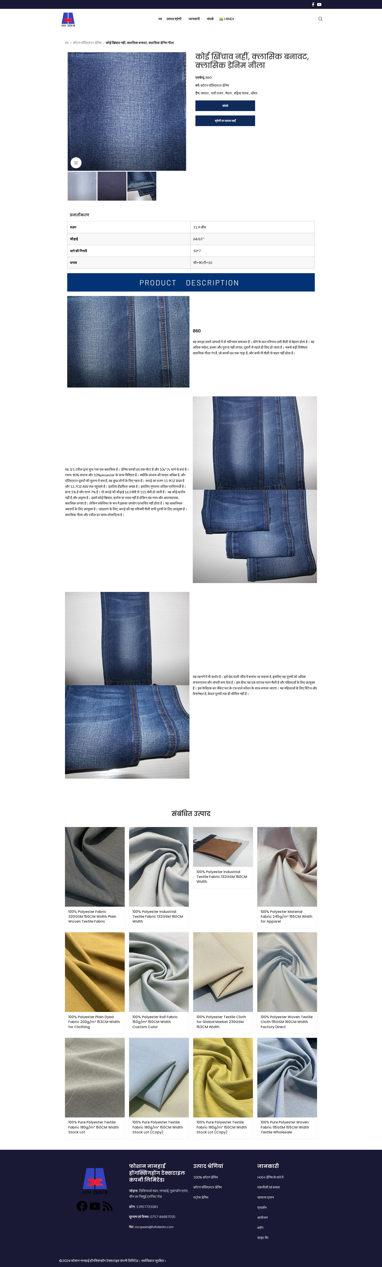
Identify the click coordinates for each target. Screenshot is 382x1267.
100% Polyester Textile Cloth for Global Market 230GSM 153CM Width (221, 1021)
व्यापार (205, 93)
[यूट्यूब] (94, 1206)
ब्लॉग (260, 1227)
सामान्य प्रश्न (265, 1197)
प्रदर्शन (262, 1207)
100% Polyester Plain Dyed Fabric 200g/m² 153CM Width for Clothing (94, 1021)
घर (67, 42)
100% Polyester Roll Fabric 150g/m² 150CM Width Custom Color (155, 1021)
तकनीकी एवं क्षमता (268, 1187)
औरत (254, 93)
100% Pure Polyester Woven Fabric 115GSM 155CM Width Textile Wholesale (285, 1127)
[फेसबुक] (82, 1206)
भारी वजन (217, 93)
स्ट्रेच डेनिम (200, 1197)
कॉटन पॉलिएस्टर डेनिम (87, 42)
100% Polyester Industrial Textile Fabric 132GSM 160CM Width (157, 916)
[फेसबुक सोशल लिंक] (313, 4)
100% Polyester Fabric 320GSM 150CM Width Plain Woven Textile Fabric (92, 916)
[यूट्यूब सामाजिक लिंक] (319, 4)
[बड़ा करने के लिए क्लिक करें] (76, 162)
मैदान (228, 93)
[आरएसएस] (107, 1206)
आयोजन (262, 1217)
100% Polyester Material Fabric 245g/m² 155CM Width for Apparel (286, 916)
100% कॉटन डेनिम (205, 1177)
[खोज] (320, 18)
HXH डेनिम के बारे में (270, 1177)
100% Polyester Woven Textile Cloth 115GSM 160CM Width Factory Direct (287, 1021)
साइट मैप (262, 1237)
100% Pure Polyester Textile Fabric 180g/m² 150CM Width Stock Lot (93, 1127)
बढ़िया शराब (241, 93)
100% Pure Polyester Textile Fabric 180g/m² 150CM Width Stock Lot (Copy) (157, 1127)
